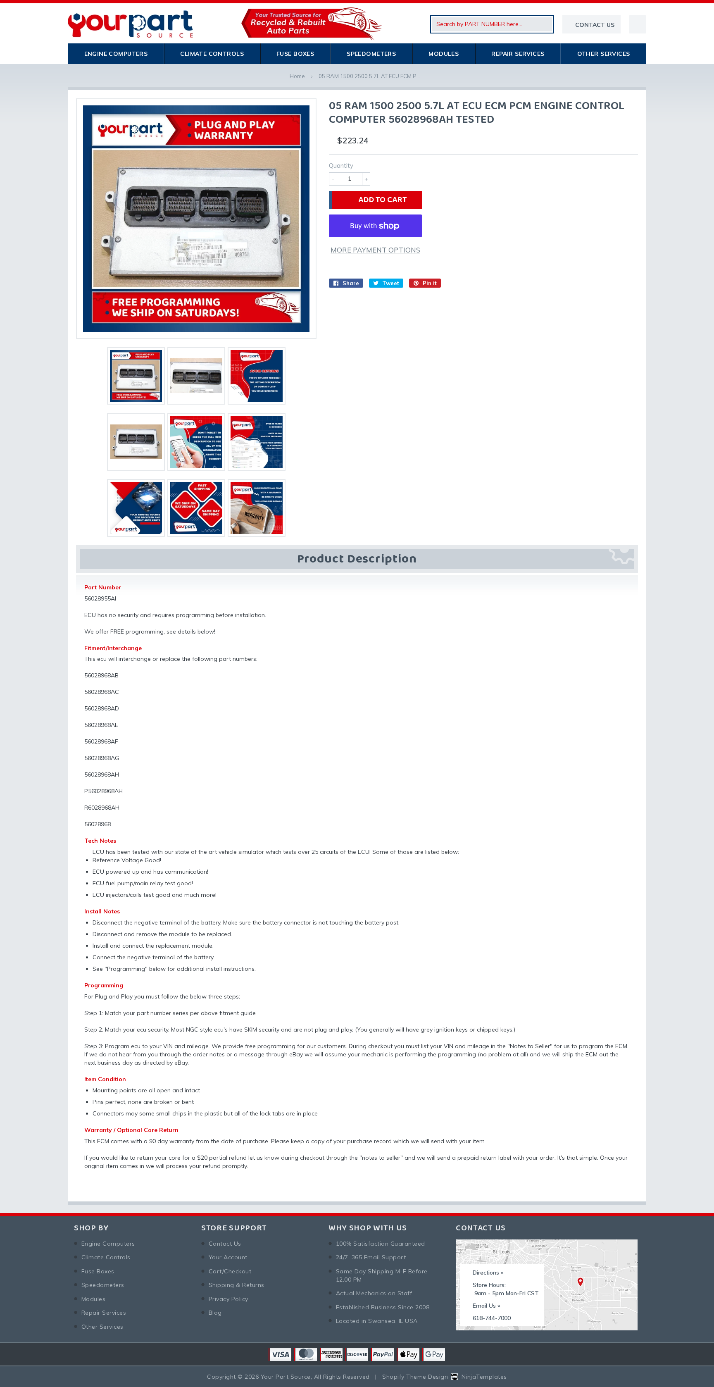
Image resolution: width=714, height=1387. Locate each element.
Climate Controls (212, 53)
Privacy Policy (228, 1299)
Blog (215, 1312)
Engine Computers (116, 53)
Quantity (341, 165)
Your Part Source (286, 1376)
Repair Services (517, 53)
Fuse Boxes (295, 53)
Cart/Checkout (230, 1271)
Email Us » (486, 1305)
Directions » (488, 1272)
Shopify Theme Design (415, 1376)
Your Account (228, 1257)
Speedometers (371, 53)
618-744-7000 (492, 1318)
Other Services (603, 53)
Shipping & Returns (236, 1285)
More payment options (375, 249)
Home (297, 76)
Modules (443, 53)
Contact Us (225, 1243)
